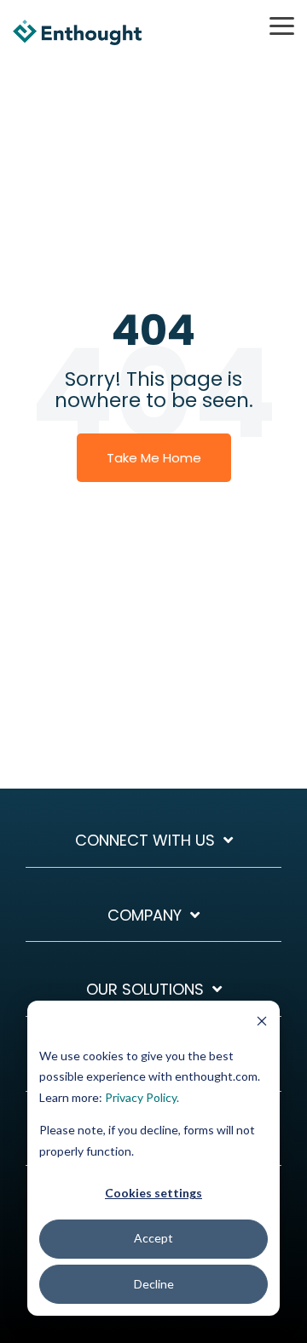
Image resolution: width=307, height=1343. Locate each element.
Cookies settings (153, 1192)
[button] (281, 24)
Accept (153, 1238)
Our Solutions (145, 990)
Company (144, 916)
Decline (154, 1284)
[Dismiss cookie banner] (262, 1023)
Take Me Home (154, 458)
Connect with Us (145, 841)
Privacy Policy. (142, 1097)
